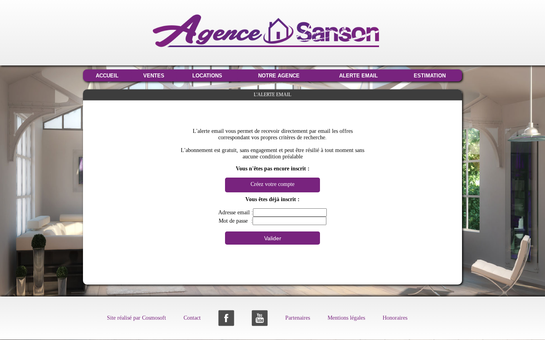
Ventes (153, 76)
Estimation (430, 76)
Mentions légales (346, 318)
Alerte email (358, 76)
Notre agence (279, 76)
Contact (192, 318)
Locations (207, 76)
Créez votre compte (272, 184)
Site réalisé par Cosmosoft (136, 318)
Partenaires (297, 318)
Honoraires (395, 318)
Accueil (107, 76)
